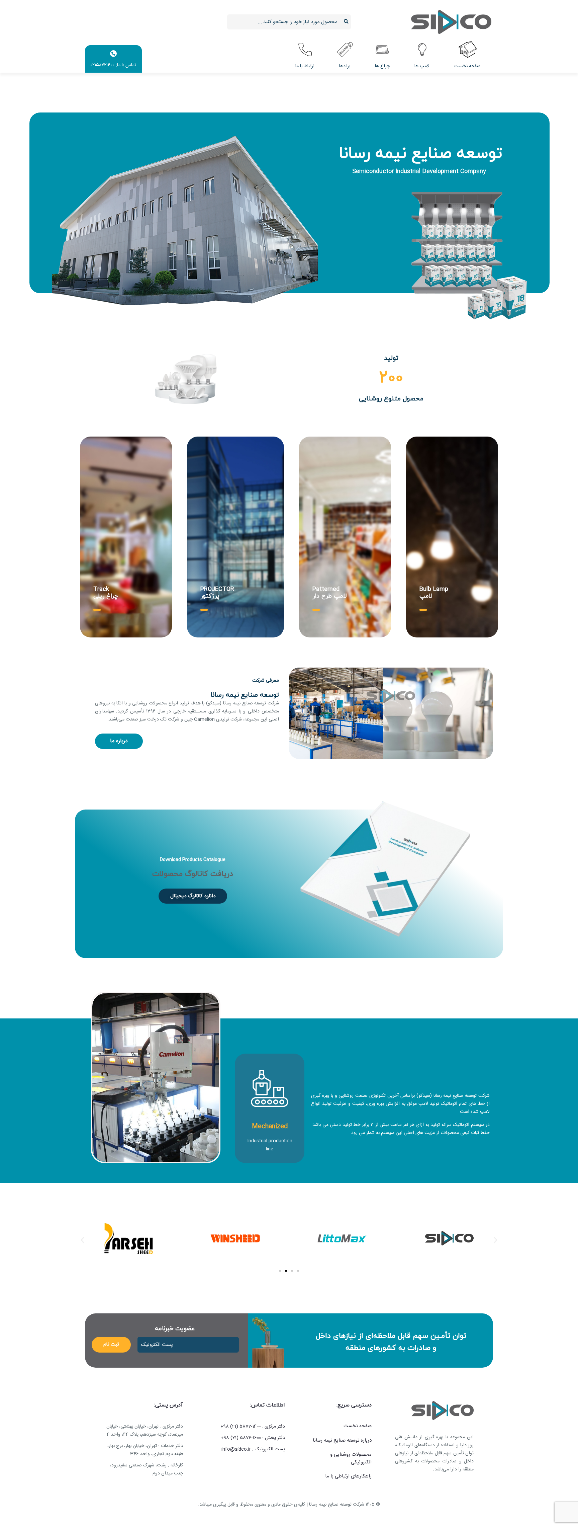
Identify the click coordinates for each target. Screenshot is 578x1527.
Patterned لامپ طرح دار (329, 592)
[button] (82, 1240)
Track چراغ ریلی (105, 592)
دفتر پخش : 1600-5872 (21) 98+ (253, 1438)
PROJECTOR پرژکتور (217, 592)
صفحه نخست (358, 1426)
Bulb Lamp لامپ (433, 592)
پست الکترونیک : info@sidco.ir (253, 1449)
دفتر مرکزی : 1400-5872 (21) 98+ (252, 1427)
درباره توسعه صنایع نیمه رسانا (342, 1441)
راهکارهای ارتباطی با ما (348, 1476)
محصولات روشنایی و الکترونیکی (351, 1458)
